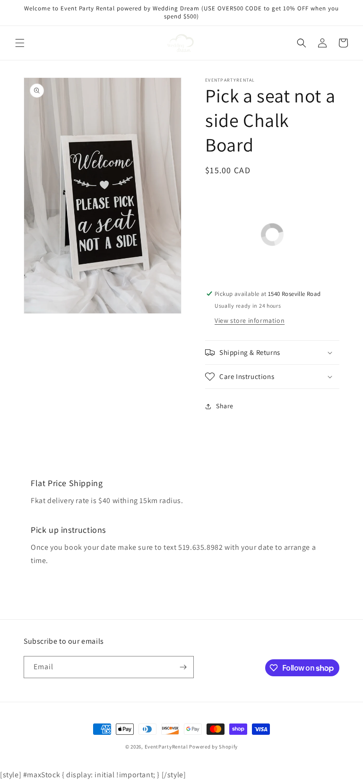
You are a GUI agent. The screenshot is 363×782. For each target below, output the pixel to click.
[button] (19, 43)
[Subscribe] (183, 667)
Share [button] (224, 406)
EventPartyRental (166, 746)
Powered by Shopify (213, 746)
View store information (250, 320)
